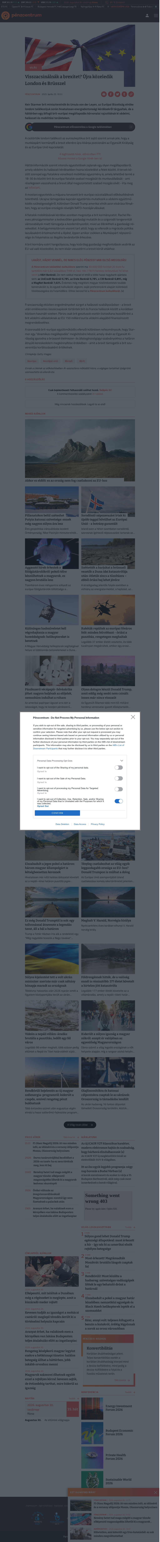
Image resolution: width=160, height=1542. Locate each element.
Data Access (80, 824)
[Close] (134, 718)
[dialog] (80, 771)
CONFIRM (57, 813)
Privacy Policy (98, 824)
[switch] (119, 767)
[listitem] (80, 760)
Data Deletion (62, 824)
